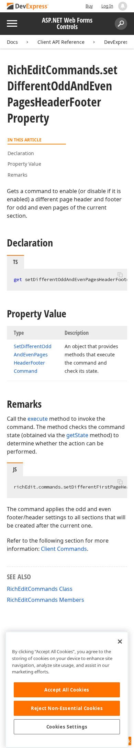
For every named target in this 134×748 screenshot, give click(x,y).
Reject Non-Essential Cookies (67, 708)
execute (37, 418)
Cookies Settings (67, 727)
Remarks (17, 175)
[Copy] (119, 274)
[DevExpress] (28, 7)
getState (77, 435)
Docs (12, 42)
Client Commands (64, 549)
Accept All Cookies (66, 690)
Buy (89, 6)
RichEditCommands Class (39, 589)
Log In (107, 6)
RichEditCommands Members (45, 600)
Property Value (24, 164)
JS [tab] (15, 469)
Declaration (21, 153)
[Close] (119, 641)
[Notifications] (122, 6)
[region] (67, 689)
